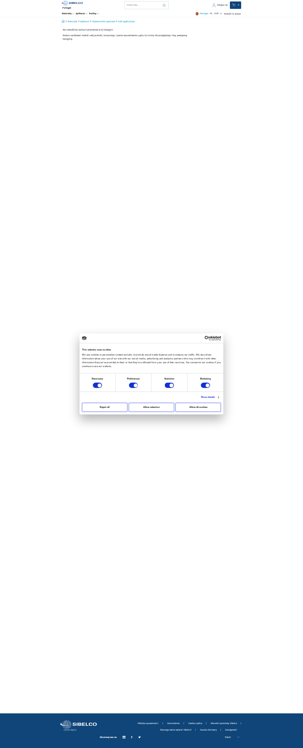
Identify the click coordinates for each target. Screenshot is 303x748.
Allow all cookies (198, 407)
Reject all (104, 407)
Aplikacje (84, 21)
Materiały (72, 21)
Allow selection (151, 407)
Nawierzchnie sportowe (103, 21)
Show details (208, 397)
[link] (220, 5)
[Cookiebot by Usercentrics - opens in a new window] (207, 338)
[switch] (133, 385)
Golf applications (126, 21)
